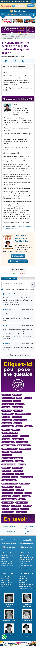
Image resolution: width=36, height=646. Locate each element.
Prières (15, 477)
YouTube (24, 580)
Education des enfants (10, 432)
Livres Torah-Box (24, 561)
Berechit (17, 401)
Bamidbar (27, 398)
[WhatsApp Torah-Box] (33, 1)
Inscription (22, 564)
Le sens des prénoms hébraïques (12, 458)
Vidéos (19, 14)
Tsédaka (27, 505)
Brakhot (20, 404)
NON (23, 273)
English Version (24, 568)
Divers (28, 426)
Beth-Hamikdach (7, 404)
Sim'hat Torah (7, 493)
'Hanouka (6, 394)
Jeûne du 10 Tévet (23, 445)
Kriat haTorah (16, 451)
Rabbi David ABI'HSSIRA (9, 621)
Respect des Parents (9, 483)
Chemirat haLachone (23, 413)
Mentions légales (6, 582)
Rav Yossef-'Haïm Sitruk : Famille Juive (22, 238)
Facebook (24, 578)
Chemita (6, 417)
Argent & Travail (23, 34)
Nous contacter (10, 527)
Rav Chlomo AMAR (27, 621)
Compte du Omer (20, 420)
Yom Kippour (21, 512)
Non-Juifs (6, 470)
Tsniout (14, 509)
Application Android (27, 589)
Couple (17, 423)
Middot (21, 464)
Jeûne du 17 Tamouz (9, 448)
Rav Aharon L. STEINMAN (9, 606)
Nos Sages (17, 470)
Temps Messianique (9, 499)
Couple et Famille (8, 426)
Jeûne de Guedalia (8, 445)
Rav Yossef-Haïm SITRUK (27, 636)
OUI (14, 273)
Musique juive (17, 467)
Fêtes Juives (5, 557)
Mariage (19, 461)
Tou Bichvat (16, 505)
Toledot (22, 499)
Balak (19, 398)
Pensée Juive (7, 474)
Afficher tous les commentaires (18, 355)
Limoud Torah (7, 461)
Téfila (16, 496)
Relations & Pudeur (9, 480)
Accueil (4, 34)
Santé (18, 486)
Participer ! (31, 5)
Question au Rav (26, 14)
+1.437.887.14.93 (28, 531)
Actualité (17, 394)
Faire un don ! (5, 580)
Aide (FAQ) (4, 587)
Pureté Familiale (26, 477)
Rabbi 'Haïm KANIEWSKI (27, 606)
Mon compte (6, 1)
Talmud (28, 493)
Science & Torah (8, 490)
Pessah (19, 474)
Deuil (19, 426)
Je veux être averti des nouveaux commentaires (19, 289)
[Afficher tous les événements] (12, 1)
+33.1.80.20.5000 (28, 527)
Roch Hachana (11, 14)
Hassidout (6, 439)
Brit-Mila (6, 407)
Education (6, 429)
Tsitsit (5, 509)
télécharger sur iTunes (18, 261)
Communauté (6, 420)
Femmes (24, 436)
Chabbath (6, 410)
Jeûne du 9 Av (24, 448)
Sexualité (19, 490)
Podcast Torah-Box (25, 566)
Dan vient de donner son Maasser (23, 1)
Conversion (7, 423)
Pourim (5, 477)
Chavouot (18, 410)
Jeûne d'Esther (22, 442)
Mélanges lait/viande (9, 464)
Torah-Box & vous (21, 502)
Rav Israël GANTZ (8, 635)
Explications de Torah (10, 436)
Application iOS (26, 587)
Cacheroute (17, 407)
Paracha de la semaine (8, 555)
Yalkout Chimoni (15, 228)
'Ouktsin (8, 228)
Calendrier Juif (24, 555)
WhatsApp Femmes (27, 584)
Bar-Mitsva (6, 401)
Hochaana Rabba (8, 442)
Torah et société (7, 502)
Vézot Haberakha (8, 512)
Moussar (6, 467)
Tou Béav (5, 505)
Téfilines (26, 496)
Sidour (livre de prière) (26, 557)
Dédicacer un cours (7, 566)
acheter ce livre (19, 256)
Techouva (6, 496)
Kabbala (5, 451)
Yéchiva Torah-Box (7, 564)
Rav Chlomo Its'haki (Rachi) (24, 226)
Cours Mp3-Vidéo (6, 561)
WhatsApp (24, 582)
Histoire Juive (17, 439)
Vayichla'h (24, 509)
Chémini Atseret (7, 413)
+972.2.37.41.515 (10, 531)
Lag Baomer (6, 455)
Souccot (18, 493)
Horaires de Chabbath (26, 559)
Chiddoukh (16, 417)
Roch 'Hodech (24, 483)
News (3, 559)
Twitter (23, 576)
